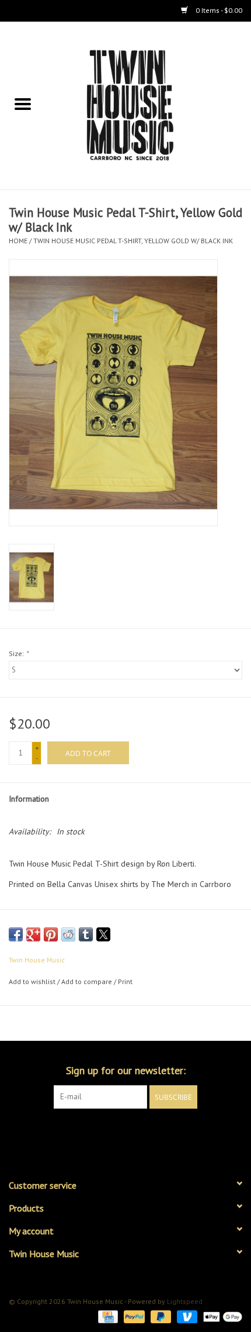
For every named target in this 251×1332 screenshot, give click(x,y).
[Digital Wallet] (220, 1316)
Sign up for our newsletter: (126, 1070)
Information (29, 798)
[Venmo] (186, 1316)
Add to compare (87, 981)
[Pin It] (51, 934)
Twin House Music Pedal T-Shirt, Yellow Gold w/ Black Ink (133, 240)
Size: (18, 653)
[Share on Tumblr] (86, 934)
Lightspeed (185, 1301)
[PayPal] (133, 1316)
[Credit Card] (107, 1316)
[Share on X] (103, 934)
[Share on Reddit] (68, 934)
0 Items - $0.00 (218, 10)
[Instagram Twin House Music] (136, 1132)
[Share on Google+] (33, 934)
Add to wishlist (33, 981)
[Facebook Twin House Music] (115, 1132)
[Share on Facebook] (16, 934)
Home (18, 240)
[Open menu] (23, 103)
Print (125, 981)
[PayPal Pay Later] (160, 1316)
